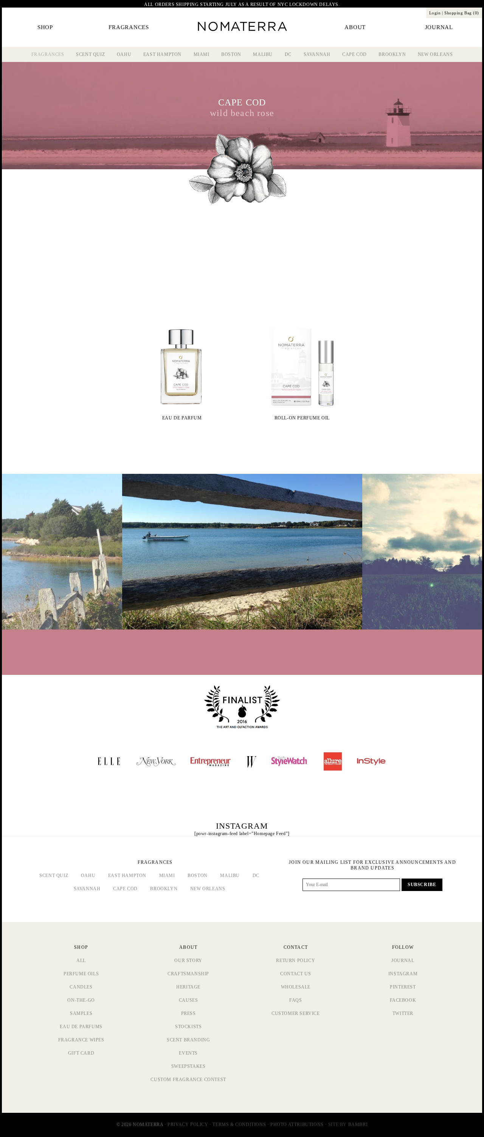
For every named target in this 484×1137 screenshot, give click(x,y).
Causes (188, 1000)
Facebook (403, 1000)
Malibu (263, 54)
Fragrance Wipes (81, 1040)
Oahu (124, 54)
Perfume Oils (81, 973)
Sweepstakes (188, 1066)
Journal (402, 960)
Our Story (188, 960)
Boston (231, 54)
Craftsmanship (188, 973)
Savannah (317, 54)
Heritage (188, 987)
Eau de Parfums (81, 1026)
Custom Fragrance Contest (188, 1079)
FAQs (295, 1000)
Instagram (402, 973)
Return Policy (295, 960)
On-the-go (81, 1000)
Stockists (188, 1026)
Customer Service (295, 1013)
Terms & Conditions (239, 1124)
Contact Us (295, 973)
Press (188, 1013)
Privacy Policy (188, 1124)
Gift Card (81, 1053)
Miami (201, 54)
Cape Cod (354, 54)
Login (435, 13)
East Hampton (162, 54)
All (81, 960)
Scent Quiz (90, 54)
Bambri (358, 1124)
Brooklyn (392, 54)
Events (188, 1053)
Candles (81, 987)
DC (288, 54)
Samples (81, 1013)
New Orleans (435, 54)
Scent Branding (188, 1040)
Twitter (402, 1013)
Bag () (461, 13)
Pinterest (403, 987)
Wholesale (295, 987)
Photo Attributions (297, 1124)
